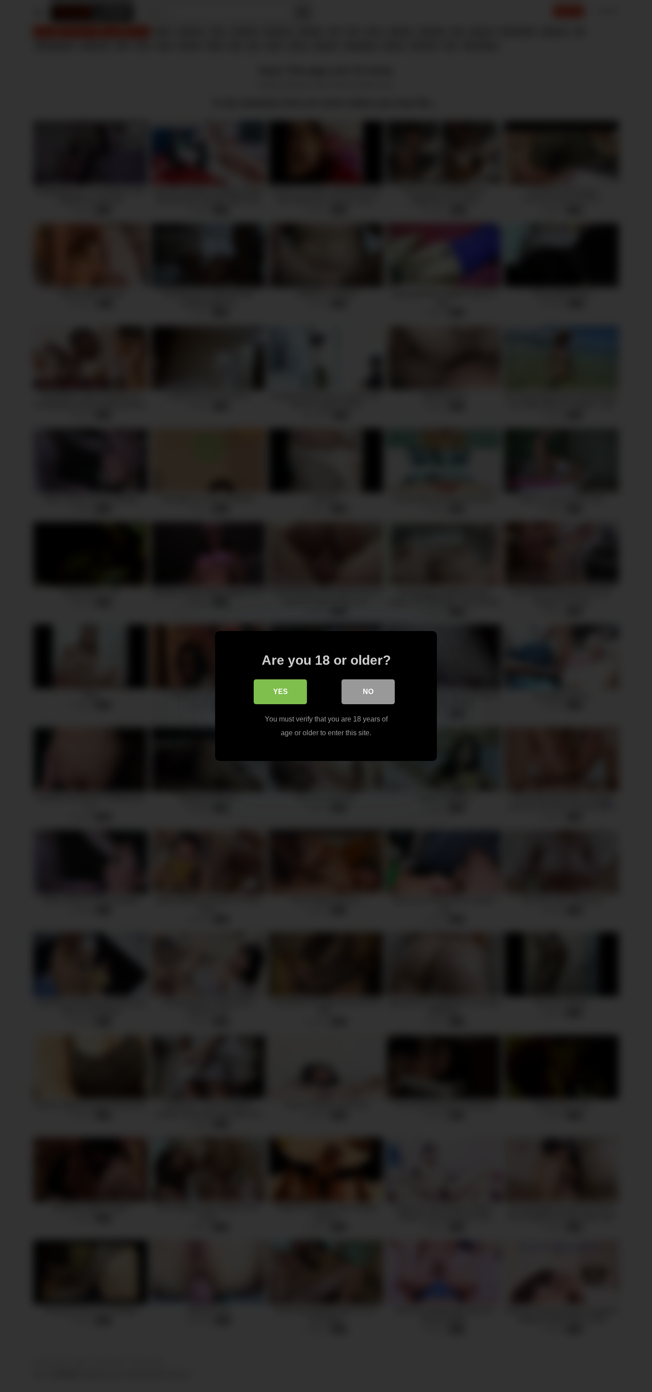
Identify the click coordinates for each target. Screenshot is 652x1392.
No (368, 691)
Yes (280, 691)
